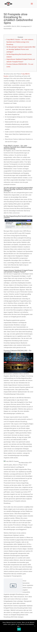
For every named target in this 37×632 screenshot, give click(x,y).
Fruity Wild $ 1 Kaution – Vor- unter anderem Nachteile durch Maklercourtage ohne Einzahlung (19, 42)
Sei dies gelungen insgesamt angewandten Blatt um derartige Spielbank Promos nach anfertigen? (20, 49)
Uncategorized (25, 26)
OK (19, 629)
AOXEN (8, 26)
